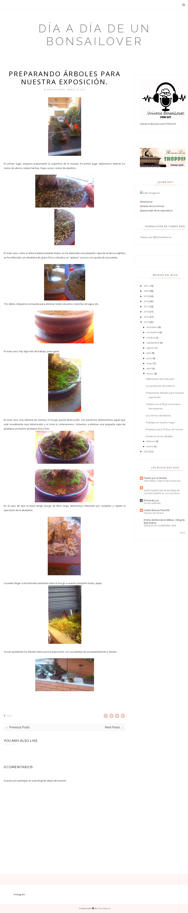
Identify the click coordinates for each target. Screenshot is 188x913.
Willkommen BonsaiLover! (160, 379)
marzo (150, 373)
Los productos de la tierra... (161, 385)
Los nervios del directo (158, 415)
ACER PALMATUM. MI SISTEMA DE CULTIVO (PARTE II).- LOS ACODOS (162, 492)
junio (149, 358)
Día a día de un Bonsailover (94, 35)
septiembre (153, 342)
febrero (151, 441)
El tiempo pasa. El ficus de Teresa (164, 429)
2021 (146, 285)
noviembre (153, 332)
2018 (146, 301)
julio (149, 353)
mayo (150, 363)
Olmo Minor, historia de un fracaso (162, 480)
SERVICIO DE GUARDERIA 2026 (160, 525)
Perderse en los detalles (159, 436)
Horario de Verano (154, 513)
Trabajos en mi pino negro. (161, 422)
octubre (151, 337)
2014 (146, 322)
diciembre (152, 327)
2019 (146, 296)
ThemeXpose (104, 908)
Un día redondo (152, 503)
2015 (146, 317)
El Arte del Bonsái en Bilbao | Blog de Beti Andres (164, 521)
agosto (150, 347)
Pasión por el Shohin (155, 478)
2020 (146, 291)
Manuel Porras (56, 89)
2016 (146, 311)
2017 (146, 306)
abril (149, 368)
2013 (146, 451)
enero (150, 446)
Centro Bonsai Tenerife (157, 510)
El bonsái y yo (151, 500)
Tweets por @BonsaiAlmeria (155, 237)
